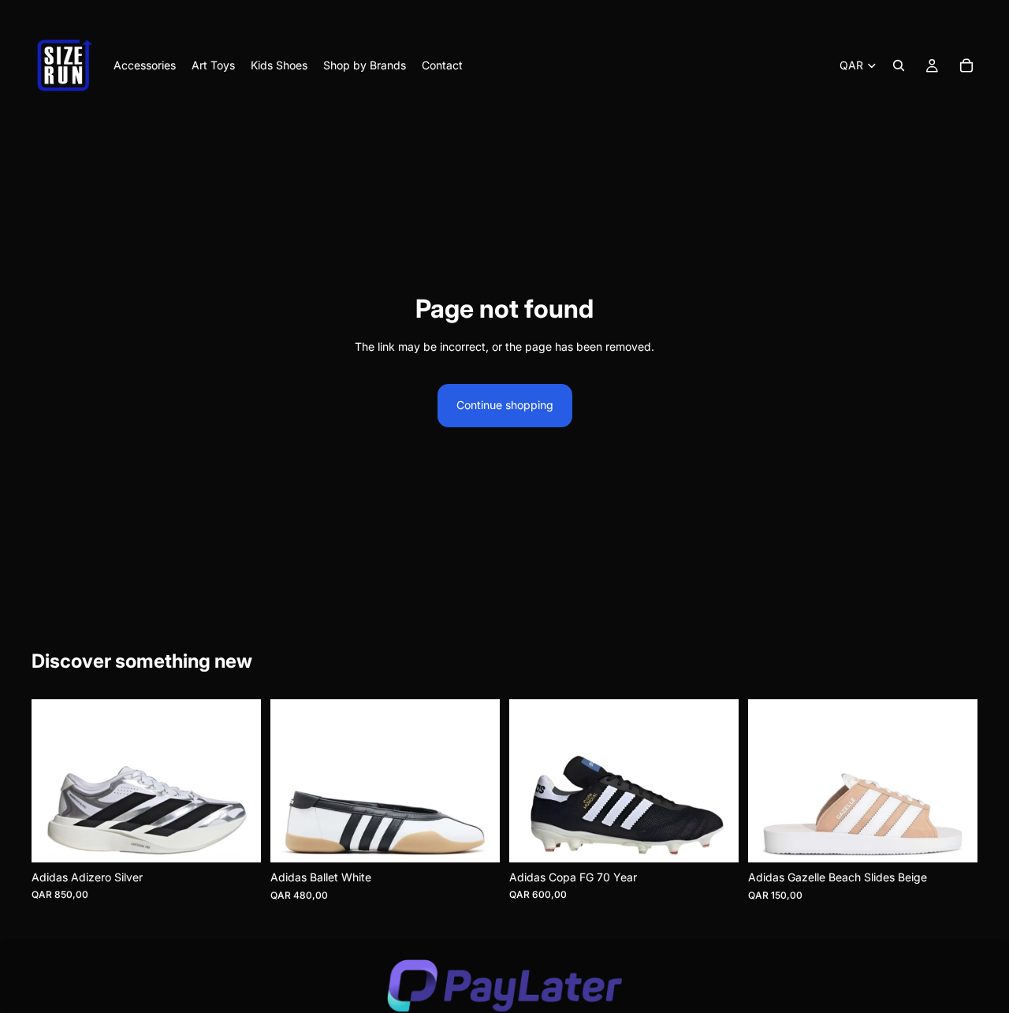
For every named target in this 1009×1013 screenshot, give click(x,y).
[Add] (714, 838)
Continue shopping (504, 405)
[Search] (898, 65)
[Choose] (236, 838)
